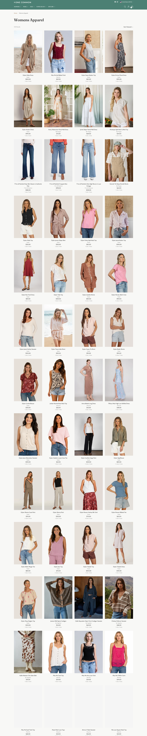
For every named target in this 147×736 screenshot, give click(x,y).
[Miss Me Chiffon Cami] (119, 652)
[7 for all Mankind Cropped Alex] (58, 160)
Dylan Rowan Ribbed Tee (119, 512)
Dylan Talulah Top (88, 567)
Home (15, 13)
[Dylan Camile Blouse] (28, 380)
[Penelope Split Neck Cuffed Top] (119, 106)
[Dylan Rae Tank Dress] (28, 271)
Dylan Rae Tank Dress (28, 295)
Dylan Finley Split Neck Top (89, 240)
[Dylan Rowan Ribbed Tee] (119, 489)
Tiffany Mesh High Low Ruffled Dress (119, 403)
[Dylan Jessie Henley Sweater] (28, 325)
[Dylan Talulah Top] (89, 543)
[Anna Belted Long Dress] (89, 380)
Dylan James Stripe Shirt (58, 240)
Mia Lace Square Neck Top (118, 730)
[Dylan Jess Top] (58, 543)
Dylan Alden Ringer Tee (28, 567)
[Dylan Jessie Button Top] (119, 217)
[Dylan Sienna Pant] (58, 489)
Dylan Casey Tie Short (88, 349)
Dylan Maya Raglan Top (28, 621)
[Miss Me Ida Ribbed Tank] (58, 51)
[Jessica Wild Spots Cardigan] (58, 597)
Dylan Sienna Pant (58, 512)
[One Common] (22, 2)
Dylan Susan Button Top (89, 75)
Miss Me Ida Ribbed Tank (58, 75)
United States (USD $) (127, 2)
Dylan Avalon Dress (28, 129)
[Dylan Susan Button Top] (89, 51)
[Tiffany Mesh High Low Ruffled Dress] (119, 380)
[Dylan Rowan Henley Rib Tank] (89, 489)
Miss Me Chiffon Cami (119, 675)
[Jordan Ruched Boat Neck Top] (58, 380)
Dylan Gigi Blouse (119, 458)
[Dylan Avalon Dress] (28, 106)
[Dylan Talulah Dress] (119, 543)
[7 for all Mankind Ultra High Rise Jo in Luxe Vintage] (89, 160)
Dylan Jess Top (58, 567)
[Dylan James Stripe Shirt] (58, 217)
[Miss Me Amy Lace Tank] (89, 652)
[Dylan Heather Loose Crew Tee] (58, 434)
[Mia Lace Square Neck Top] (119, 706)
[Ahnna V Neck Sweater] (89, 706)
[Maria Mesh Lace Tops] (58, 706)
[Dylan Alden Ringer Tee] (28, 543)
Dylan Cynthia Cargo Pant (88, 458)
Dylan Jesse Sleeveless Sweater (28, 458)
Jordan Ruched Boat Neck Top (58, 403)
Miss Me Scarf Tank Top (28, 730)
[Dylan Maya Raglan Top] (28, 597)
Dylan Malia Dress (28, 75)
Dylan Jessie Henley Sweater (28, 349)
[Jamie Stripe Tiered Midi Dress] (89, 106)
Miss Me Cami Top (58, 675)
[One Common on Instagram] (117, 2)
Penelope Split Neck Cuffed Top (119, 129)
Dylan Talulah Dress (119, 567)
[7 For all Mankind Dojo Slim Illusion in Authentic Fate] (28, 160)
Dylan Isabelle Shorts (89, 295)
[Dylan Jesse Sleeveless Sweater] (28, 434)
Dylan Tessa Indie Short (58, 349)
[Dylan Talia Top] (58, 271)
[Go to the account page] (128, 6)
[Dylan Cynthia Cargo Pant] (89, 434)
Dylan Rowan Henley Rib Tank (88, 512)
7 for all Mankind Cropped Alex (58, 184)
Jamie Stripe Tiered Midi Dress (88, 129)
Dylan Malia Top (28, 240)
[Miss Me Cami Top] (58, 652)
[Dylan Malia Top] (28, 217)
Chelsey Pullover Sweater (119, 621)
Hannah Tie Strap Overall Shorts (119, 184)
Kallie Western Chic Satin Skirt (28, 675)
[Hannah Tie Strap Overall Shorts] (119, 160)
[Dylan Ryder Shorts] (119, 325)
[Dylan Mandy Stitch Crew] (119, 271)
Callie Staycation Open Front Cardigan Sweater (88, 621)
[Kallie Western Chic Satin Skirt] (28, 652)
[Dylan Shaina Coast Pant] (28, 489)
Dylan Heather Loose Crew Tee (58, 458)
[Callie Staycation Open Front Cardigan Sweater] (89, 597)
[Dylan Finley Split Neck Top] (89, 217)
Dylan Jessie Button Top (119, 240)
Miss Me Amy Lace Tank (89, 675)
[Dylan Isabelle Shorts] (89, 271)
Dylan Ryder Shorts (119, 349)
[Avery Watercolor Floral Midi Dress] (58, 106)
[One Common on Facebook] (115, 2)
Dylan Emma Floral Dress (119, 75)
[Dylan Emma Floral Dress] (119, 51)
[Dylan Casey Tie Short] (89, 325)
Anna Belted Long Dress (89, 403)
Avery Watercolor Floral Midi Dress (58, 129)
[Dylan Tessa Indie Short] (58, 325)
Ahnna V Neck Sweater (88, 730)
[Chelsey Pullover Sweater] (119, 597)
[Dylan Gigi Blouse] (119, 434)
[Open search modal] (125, 6)
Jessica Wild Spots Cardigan (58, 621)
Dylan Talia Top (58, 295)
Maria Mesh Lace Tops (58, 730)
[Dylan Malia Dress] (28, 51)
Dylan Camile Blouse (28, 403)
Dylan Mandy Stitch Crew (119, 295)
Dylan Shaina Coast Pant (28, 512)
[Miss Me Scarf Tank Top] (28, 706)
